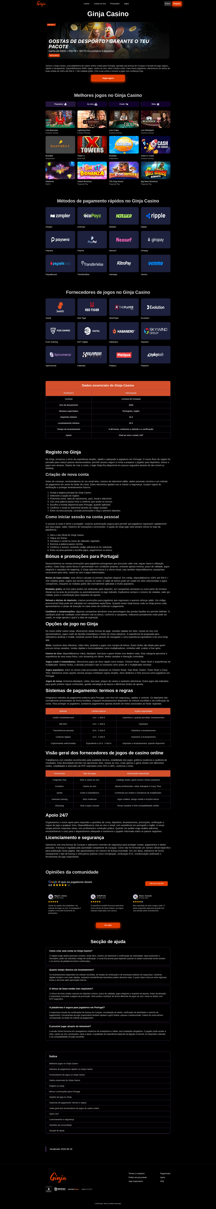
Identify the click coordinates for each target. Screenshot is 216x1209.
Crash (122, 104)
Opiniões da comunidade (60, 1125)
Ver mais (108, 925)
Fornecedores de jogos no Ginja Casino (67, 1075)
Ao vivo (90, 104)
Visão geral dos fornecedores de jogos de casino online (74, 1108)
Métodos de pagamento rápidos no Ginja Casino (71, 1069)
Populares (58, 104)
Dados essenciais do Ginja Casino (64, 1080)
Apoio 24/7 (54, 1114)
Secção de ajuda (56, 1130)
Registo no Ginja (56, 1086)
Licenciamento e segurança (61, 1119)
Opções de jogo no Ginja (60, 1097)
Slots (154, 104)
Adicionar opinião (157, 883)
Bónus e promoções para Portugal (64, 1091)
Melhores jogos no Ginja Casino (63, 1063)
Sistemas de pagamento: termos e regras (67, 1103)
